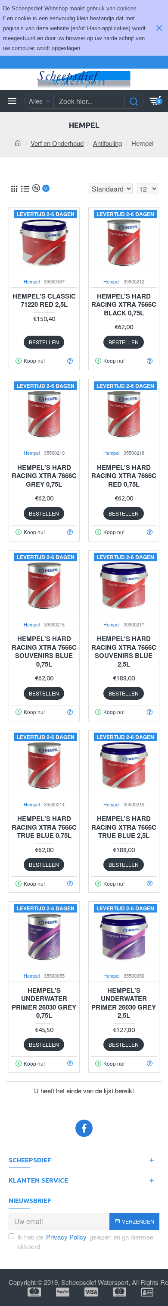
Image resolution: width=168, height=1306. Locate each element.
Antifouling (107, 143)
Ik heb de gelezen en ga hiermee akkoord (85, 1241)
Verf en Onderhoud (57, 143)
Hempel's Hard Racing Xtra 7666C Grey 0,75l (44, 476)
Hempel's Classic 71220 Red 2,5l (44, 300)
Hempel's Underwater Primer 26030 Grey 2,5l (123, 1003)
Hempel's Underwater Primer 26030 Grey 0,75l (44, 1003)
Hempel (32, 281)
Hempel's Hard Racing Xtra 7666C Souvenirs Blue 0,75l (44, 651)
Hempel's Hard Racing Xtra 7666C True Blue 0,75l (44, 827)
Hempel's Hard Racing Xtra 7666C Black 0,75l (123, 305)
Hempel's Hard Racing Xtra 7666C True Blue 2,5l (123, 827)
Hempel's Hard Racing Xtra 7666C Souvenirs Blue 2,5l (123, 651)
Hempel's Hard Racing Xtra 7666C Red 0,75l (123, 476)
